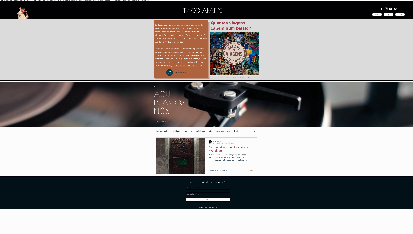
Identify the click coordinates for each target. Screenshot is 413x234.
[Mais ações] (252, 142)
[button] (254, 131)
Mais (236, 131)
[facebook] (381, 9)
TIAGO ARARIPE (202, 10)
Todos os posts (161, 131)
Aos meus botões (223, 131)
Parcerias (188, 131)
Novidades (176, 131)
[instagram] (386, 9)
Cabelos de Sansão (204, 131)
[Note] (169, 72)
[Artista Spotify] (395, 9)
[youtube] (391, 9)
